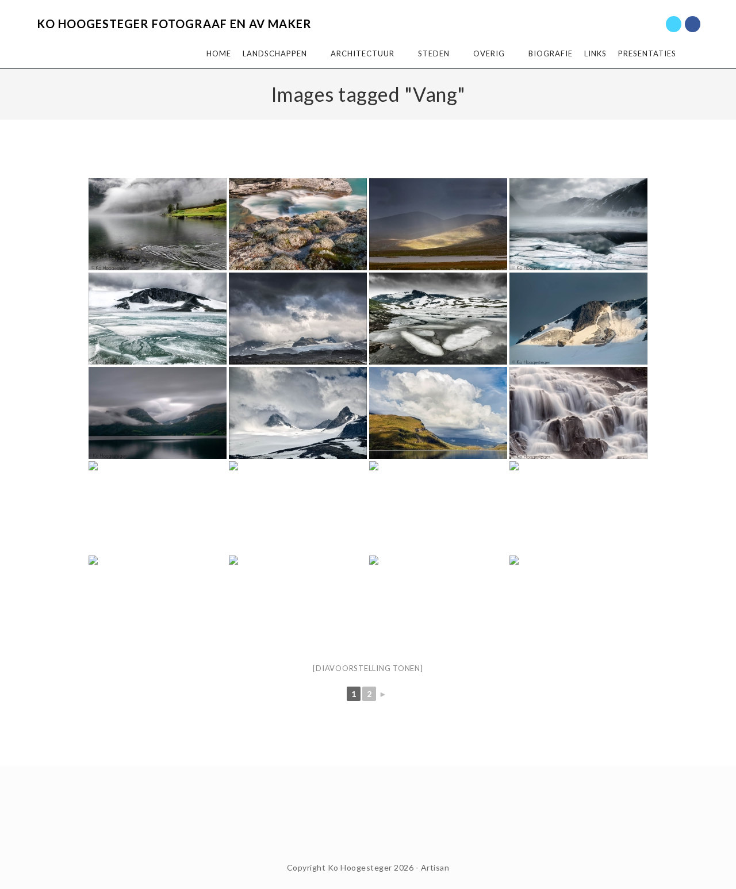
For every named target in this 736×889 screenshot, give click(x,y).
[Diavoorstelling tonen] (368, 668)
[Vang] (438, 413)
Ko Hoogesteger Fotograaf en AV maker (174, 23)
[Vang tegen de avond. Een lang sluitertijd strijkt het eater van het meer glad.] (158, 413)
